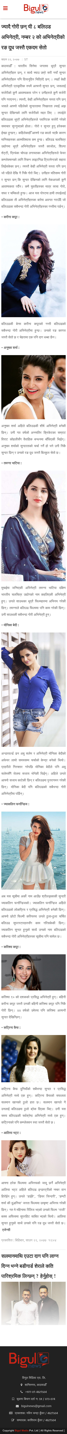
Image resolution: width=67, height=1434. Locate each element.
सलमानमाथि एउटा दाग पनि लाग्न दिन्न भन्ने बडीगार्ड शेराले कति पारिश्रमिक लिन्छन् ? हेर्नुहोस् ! (29, 1266)
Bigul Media (22, 1431)
